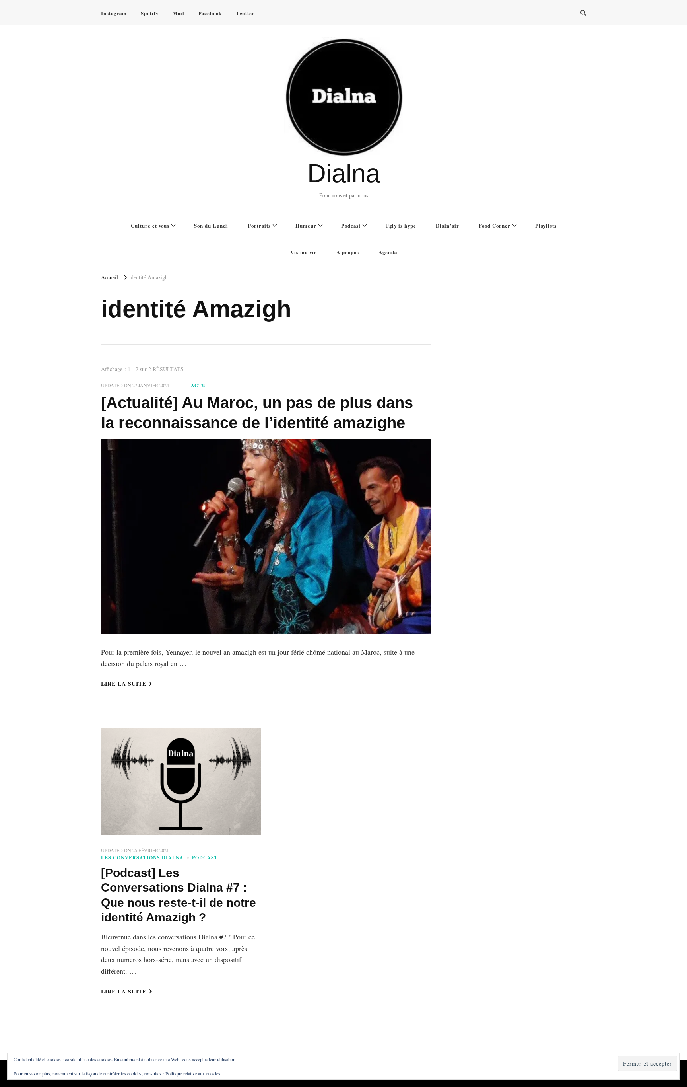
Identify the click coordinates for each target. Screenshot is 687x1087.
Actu (198, 385)
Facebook (210, 13)
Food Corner (494, 225)
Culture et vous (150, 225)
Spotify (150, 13)
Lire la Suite (123, 683)
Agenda (387, 252)
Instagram (114, 13)
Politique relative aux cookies (192, 1073)
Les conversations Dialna (142, 857)
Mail (178, 13)
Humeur (305, 225)
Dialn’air (447, 225)
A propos (347, 252)
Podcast (351, 225)
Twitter (245, 13)
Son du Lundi (211, 225)
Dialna (343, 173)
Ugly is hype (400, 225)
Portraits (259, 225)
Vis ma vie (303, 252)
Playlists (546, 225)
